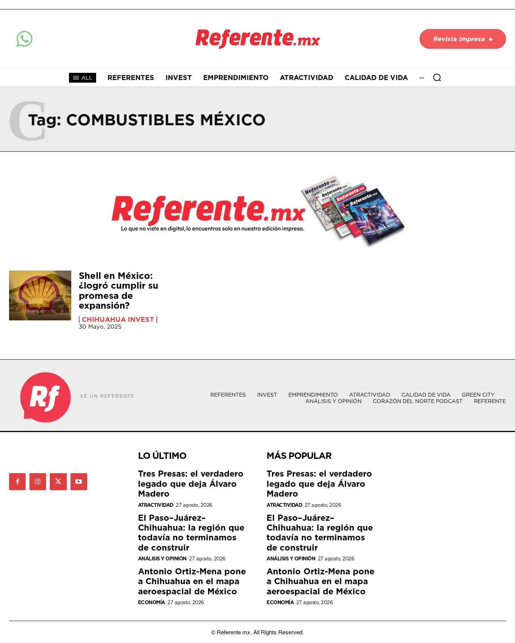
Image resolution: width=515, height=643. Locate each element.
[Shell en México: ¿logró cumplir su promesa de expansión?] (40, 295)
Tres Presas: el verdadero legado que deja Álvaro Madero (191, 483)
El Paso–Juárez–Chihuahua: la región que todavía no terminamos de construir (191, 532)
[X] (58, 481)
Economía (151, 602)
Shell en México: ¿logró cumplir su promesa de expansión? (118, 290)
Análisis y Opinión (162, 558)
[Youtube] (79, 481)
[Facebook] (17, 481)
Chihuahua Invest (118, 319)
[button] (437, 77)
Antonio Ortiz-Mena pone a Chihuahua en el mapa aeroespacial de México (192, 581)
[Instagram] (37, 481)
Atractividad (155, 505)
